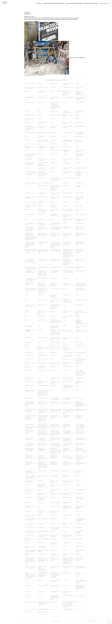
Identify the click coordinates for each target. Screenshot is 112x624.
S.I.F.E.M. (52, 546)
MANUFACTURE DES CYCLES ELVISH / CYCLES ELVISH (80, 444)
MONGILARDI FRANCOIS (80, 489)
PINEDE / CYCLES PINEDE (43, 518)
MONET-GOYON (66, 489)
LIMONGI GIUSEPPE (67, 381)
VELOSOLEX (52, 609)
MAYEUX (77, 475)
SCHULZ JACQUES (42, 554)
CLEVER (77, 162)
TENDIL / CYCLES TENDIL (43, 585)
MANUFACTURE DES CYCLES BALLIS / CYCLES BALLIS (68, 444)
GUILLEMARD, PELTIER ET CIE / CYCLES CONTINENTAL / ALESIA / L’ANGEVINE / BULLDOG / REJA (55, 332)
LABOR (51, 359)
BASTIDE (40, 118)
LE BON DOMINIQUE (67, 366)
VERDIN (77, 609)
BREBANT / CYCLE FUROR (30, 143)
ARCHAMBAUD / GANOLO (68, 87)
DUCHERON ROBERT (29, 214)
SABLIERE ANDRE (79, 546)
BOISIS (26, 136)
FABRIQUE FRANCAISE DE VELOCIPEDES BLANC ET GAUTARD (30, 290)
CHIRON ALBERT (28, 159)
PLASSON (65, 518)
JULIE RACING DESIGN (68, 352)
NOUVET (40, 502)
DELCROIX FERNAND (67, 196)
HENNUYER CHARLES (54, 342)
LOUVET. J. (77, 385)
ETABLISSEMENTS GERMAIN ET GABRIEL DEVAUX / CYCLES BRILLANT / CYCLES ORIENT (30, 245)
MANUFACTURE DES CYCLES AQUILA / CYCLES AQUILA (43, 444)
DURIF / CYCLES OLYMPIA (80, 214)
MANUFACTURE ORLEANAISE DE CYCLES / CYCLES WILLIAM (68, 463)
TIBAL (76, 591)
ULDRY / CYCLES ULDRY (80, 595)
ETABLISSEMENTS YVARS (43, 278)
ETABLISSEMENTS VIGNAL (80, 270)
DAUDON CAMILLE (29, 193)
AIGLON (39, 83)
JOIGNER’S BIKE (28, 352)
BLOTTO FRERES (41, 132)
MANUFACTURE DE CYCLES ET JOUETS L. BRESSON (29, 432)
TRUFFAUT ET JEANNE (67, 595)
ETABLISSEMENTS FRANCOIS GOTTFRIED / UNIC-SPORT (55, 234)
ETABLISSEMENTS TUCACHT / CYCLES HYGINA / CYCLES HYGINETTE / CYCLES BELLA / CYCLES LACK (42, 273)
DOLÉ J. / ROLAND (79, 205)
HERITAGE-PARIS (79, 342)
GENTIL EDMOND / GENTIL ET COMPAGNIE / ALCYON (80, 312)
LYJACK (77, 390)
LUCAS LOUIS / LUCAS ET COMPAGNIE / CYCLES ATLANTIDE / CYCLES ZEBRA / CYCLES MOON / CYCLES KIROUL (43, 393)
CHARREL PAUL (41, 154)
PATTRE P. (65, 511)
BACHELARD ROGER (79, 102)
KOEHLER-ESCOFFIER (42, 355)
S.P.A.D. (64, 546)
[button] (109, 3)
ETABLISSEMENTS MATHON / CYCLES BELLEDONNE (79, 251)
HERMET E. (40, 345)
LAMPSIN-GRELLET (42, 362)
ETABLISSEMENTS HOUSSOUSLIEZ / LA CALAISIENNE (67, 243)
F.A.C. (76, 278)
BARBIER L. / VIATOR (29, 114)
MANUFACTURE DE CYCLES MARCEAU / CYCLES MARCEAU (42, 439)
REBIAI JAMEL (66, 527)
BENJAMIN (77, 118)
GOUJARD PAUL (28, 326)
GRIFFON (65, 326)
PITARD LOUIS (53, 518)
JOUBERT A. (40, 352)
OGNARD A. (77, 502)
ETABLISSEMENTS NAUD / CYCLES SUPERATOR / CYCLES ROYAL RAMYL (30, 261)
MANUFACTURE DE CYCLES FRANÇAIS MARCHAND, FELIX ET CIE (68, 432)
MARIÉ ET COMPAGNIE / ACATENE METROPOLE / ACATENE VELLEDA (30, 477)
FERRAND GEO (41, 294)
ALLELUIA (77, 83)
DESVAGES (40, 205)
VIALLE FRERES (28, 611)
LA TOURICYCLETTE (29, 359)
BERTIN (52, 122)
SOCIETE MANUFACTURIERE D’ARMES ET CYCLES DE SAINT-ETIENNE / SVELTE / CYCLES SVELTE (30, 575)
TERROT (64, 585)
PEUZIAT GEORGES (67, 514)
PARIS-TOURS (28, 511)
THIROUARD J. (41, 591)
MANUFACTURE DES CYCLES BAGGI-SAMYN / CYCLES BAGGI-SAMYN (55, 444)
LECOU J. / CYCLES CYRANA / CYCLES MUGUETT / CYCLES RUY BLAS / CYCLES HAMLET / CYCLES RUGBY (80, 373)
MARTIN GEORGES (54, 475)
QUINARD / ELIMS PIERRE (80, 523)
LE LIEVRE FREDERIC (42, 370)
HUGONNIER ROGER (79, 345)
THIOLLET (27, 591)
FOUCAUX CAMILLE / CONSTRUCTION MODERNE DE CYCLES (67, 301)
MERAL (76, 480)
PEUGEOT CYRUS (54, 514)
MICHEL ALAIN (66, 484)
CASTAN (27, 150)
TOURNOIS (27, 595)
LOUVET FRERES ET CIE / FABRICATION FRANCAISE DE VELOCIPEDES (68, 387)
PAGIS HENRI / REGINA (55, 506)
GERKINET (52, 316)
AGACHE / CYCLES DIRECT (30, 83)
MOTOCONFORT (29, 497)
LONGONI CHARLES (29, 385)
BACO (39, 111)
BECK (64, 118)
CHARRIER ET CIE (54, 154)
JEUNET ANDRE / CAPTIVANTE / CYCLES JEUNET (67, 349)
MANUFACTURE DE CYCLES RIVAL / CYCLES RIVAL (55, 439)
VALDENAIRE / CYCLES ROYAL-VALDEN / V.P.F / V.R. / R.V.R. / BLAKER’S (43, 603)
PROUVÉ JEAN (53, 523)
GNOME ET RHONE (42, 320)
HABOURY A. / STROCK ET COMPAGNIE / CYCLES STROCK (55, 339)
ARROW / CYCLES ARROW (55, 91)
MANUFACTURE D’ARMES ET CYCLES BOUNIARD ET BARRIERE (55, 410)
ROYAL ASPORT (78, 542)
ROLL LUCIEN (53, 538)
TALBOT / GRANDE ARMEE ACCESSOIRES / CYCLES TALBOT (81, 581)
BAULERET (52, 118)
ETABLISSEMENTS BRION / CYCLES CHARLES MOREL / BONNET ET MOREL (56, 228)
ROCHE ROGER (78, 535)
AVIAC (64, 102)
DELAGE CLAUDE (79, 193)
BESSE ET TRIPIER (79, 122)
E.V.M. (26, 219)
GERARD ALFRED (41, 316)
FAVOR (26, 294)
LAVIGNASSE (53, 366)
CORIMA (52, 171)
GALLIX (64, 304)
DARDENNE (65, 185)
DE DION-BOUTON (42, 193)
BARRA (39, 114)
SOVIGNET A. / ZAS (67, 572)
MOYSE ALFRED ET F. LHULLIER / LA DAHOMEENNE (42, 498)
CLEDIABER (77, 159)
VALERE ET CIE (53, 601)
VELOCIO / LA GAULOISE (30, 609)
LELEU (39, 377)
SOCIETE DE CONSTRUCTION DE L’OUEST (54, 559)
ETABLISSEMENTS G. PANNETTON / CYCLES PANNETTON (67, 234)
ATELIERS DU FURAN (42, 97)
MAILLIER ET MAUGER (42, 398)
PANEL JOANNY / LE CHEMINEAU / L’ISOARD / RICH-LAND (68, 507)
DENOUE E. (52, 201)
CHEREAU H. (65, 154)
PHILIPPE (77, 514)
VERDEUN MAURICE (67, 609)
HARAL (76, 337)
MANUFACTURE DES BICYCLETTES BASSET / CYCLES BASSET (30, 444)
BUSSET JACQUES (54, 143)
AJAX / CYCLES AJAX (54, 83)
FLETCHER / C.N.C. (67, 294)
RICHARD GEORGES (29, 535)
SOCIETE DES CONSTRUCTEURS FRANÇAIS (79, 559)
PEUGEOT (40, 514)
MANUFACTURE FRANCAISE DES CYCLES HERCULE (55, 457)
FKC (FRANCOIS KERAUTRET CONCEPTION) (53, 296)
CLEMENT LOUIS (53, 162)
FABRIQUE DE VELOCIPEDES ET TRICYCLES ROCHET (42, 285)
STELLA (26, 580)
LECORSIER (65, 370)
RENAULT (65, 531)
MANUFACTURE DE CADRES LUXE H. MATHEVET (79, 417)
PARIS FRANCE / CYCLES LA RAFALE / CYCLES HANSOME (80, 507)
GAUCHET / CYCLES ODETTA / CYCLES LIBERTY (42, 312)
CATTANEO (40, 150)
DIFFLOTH (65, 205)
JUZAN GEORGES (29, 355)
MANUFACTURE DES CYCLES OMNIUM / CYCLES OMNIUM (29, 449)
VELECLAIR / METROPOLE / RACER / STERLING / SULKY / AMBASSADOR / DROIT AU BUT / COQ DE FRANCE (68, 604)
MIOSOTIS (40, 489)
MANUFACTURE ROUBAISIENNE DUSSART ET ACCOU (80, 463)
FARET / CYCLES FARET (55, 288)
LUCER (51, 390)
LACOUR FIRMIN (66, 359)
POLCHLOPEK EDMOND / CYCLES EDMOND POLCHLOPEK (80, 520)
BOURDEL (27, 140)
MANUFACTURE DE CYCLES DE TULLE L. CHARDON (67, 425)
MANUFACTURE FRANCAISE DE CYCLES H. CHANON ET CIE (30, 457)
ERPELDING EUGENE (79, 223)
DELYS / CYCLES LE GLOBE (30, 201)
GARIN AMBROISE (79, 304)
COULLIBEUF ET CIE (42, 177)
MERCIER (27, 484)
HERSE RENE (65, 345)
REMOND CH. (53, 531)
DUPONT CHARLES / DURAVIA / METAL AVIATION (67, 216)
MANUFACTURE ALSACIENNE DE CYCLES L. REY (68, 403)
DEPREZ (77, 201)
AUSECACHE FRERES (29, 102)
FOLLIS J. (77, 294)
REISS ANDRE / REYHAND (43, 531)
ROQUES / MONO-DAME (68, 538)
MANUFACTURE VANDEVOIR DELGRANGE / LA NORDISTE (30, 472)
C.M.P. (76, 143)
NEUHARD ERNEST (67, 497)
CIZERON (52, 159)
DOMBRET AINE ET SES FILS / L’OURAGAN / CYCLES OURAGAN (43, 211)
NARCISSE (52, 497)
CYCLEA (52, 183)
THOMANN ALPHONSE (55, 591)
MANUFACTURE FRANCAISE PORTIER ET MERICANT (30, 463)
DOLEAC (27, 209)
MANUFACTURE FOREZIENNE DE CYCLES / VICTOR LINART (43, 449)
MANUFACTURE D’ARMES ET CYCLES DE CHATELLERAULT (30, 410)
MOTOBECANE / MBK (79, 493)
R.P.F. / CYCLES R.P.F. (29, 527)
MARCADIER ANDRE (42, 470)
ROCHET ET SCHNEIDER (43, 538)
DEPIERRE (65, 201)
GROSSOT (40, 330)
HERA (64, 342)
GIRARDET (77, 316)
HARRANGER (28, 342)
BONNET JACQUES (79, 136)
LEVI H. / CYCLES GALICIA (30, 381)
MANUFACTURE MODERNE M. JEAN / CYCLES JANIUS (54, 463)
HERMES (27, 345)
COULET (27, 177)
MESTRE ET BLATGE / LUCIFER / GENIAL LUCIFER (42, 486)
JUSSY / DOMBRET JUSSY (80, 352)
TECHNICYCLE (28, 585)
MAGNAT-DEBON (29, 398)
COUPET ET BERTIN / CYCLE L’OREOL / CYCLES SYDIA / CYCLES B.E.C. (55, 179)
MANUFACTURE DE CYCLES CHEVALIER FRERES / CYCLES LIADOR (55, 425)
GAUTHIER (52, 311)
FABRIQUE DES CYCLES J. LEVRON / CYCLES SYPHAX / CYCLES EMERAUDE (80, 285)
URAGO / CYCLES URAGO (30, 601)
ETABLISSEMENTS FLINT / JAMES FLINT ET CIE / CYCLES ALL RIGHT (43, 234)
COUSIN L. (77, 177)
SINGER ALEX (78, 554)
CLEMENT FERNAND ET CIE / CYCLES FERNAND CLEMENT (43, 164)
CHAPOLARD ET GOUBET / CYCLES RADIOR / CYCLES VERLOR (30, 155)
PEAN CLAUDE (78, 511)
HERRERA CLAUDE (54, 345)
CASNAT (77, 146)
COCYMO (27, 167)
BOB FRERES (53, 132)
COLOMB (52, 167)
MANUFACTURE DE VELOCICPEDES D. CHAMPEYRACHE (67, 439)
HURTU (26, 347)
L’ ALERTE (52, 355)
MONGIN (27, 493)
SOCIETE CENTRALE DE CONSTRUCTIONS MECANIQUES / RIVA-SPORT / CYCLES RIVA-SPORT (30, 560)
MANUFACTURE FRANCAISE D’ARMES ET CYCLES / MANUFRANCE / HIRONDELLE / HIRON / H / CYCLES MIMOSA (56, 451)
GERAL (26, 316)
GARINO (27, 311)
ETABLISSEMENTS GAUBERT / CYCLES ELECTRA (79, 234)
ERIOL (64, 223)
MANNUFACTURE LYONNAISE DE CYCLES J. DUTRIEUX (43, 403)
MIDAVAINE (77, 484)
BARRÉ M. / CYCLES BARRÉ (55, 114)
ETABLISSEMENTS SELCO (55, 267)
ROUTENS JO (40, 542)
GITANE (27, 320)
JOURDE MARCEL (54, 352)
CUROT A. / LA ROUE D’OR (30, 183)
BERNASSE (27, 122)
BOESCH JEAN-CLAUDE (68, 132)
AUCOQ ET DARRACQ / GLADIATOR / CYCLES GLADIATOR (80, 98)
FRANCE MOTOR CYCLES (80, 299)
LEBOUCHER (53, 370)
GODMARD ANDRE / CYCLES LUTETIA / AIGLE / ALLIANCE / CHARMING (55, 321)
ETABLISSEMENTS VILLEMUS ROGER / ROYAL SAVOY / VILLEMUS (30, 280)
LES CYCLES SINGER (79, 377)
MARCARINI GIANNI (54, 470)
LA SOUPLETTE (78, 355)
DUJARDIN (40, 214)
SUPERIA (39, 580)
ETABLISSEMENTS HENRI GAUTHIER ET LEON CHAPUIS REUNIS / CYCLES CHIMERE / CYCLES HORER (56, 245)
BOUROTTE (52, 140)
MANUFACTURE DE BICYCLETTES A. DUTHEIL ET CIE (55, 417)
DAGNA (27, 185)
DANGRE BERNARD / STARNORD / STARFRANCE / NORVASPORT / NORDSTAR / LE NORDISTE (56, 188)
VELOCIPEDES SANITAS (43, 609)
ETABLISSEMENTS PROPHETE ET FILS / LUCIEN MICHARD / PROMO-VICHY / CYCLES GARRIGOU (68, 262)
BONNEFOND (53, 136)
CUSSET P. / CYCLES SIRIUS (43, 183)
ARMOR (27, 91)
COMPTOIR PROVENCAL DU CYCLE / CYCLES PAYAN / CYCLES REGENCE (30, 173)
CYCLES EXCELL (66, 183)
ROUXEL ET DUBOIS (67, 542)
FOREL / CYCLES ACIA (42, 299)
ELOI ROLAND (41, 219)
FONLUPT (27, 299)
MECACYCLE (40, 480)
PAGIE (39, 506)
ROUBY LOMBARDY (79, 538)
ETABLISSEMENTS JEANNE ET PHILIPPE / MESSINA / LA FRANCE (30, 251)
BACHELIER (27, 111)
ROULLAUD (27, 542)
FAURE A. (65, 288)
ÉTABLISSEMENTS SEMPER (68, 267)
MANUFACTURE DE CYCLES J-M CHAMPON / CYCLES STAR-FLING (80, 432)
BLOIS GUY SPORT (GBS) (30, 132)
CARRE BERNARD (66, 146)
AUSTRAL (40, 102)
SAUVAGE (65, 550)
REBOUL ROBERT (79, 527)
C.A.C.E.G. (65, 143)
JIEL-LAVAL (77, 347)
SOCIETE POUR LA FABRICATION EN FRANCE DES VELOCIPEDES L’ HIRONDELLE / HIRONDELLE (55, 575)
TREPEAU (40, 595)
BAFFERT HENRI (53, 111)
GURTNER (27, 337)
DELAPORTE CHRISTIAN (43, 196)
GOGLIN (65, 320)
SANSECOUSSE (53, 550)
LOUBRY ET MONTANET (43, 385)
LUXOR (64, 390)
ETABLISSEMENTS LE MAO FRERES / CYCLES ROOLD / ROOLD (43, 251)
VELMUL (77, 601)
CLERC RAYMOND (67, 162)
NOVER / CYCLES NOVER (55, 502)
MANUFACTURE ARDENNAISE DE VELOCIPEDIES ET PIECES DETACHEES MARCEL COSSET (80, 404)
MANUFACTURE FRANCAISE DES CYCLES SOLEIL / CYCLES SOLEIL (68, 457)
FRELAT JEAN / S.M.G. (42, 304)
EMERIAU (52, 219)
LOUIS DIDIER (53, 385)
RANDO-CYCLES (41, 527)
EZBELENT (65, 278)
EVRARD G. (52, 278)
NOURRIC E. (27, 502)
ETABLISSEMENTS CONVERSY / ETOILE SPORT (79, 228)
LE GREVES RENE (28, 370)
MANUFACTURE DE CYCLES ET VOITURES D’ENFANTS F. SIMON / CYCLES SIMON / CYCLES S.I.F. (55, 433)
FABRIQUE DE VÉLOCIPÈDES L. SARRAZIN (53, 285)
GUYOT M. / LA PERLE (42, 337)
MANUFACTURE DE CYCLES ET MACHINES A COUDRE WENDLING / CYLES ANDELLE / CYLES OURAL (43, 433)
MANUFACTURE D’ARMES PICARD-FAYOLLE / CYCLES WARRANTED (43, 410)
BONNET (65, 136)
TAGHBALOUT (66, 580)
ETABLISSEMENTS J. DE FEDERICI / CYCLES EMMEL (80, 243)
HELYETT (40, 342)
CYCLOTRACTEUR (79, 183)
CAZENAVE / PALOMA (54, 150)
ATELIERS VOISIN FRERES (68, 97)
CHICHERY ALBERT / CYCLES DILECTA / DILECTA (79, 155)
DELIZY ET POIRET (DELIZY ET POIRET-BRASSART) (79, 198)
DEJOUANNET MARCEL (68, 193)
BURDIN (39, 143)
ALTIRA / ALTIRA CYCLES (43, 87)
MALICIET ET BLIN (79, 398)
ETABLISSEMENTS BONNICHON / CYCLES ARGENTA (43, 228)
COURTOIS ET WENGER (68, 177)
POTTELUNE (40, 523)
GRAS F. (39, 326)
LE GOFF (77, 366)
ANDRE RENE (53, 87)
